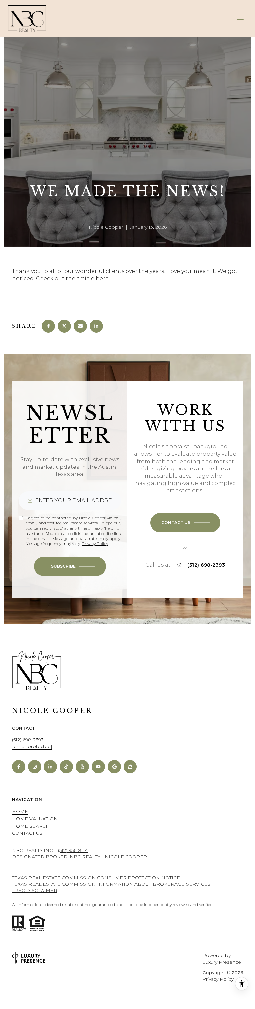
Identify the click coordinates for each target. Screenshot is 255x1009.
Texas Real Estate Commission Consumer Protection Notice (96, 878)
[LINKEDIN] (50, 766)
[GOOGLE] (114, 766)
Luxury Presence (221, 962)
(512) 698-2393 (206, 565)
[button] (185, 522)
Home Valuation (35, 819)
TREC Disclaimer (34, 890)
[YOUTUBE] (98, 766)
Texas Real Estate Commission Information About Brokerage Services (111, 884)
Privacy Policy (95, 543)
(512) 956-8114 (73, 850)
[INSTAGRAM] (34, 766)
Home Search (31, 826)
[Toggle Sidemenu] (240, 18)
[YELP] (82, 766)
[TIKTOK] (66, 766)
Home (20, 811)
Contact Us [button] (27, 833)
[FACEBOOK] (18, 766)
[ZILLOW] (130, 766)
